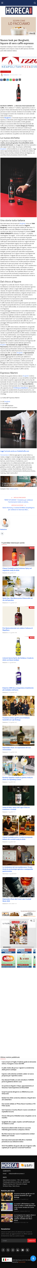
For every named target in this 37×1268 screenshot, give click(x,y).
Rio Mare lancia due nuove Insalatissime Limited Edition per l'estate (18, 1135)
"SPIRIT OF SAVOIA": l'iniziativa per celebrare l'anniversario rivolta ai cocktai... (18, 501)
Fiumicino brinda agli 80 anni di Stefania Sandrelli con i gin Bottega (16, 719)
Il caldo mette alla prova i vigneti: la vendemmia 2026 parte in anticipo (18, 1069)
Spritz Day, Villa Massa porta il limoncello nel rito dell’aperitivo (18, 599)
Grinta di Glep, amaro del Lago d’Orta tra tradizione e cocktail (16, 808)
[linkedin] (18, 1250)
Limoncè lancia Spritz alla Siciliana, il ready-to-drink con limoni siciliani (18, 659)
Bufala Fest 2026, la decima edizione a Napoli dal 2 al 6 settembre (19, 1099)
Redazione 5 (5, 602)
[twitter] (8, 1250)
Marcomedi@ (21, 1262)
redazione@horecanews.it (16, 1173)
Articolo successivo (17, 505)
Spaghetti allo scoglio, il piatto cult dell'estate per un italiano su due (18, 1123)
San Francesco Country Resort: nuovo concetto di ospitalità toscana (18, 1111)
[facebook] (3, 1250)
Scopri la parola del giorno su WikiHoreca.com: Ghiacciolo (17, 1093)
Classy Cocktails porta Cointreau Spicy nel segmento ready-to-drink (17, 569)
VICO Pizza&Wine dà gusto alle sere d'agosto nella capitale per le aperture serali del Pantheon (19, 1147)
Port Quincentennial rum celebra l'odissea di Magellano (18, 629)
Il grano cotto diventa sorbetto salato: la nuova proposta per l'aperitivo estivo (18, 1075)
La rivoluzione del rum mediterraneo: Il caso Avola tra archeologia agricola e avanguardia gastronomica (18, 869)
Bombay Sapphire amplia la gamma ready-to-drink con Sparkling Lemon (18, 778)
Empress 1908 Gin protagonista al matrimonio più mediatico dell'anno (18, 689)
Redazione (3, 529)
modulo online (13, 489)
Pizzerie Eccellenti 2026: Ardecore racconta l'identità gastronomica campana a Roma (16, 1129)
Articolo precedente (19, 497)
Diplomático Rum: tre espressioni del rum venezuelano (17, 748)
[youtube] (22, 1250)
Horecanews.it (4, 455)
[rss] (27, 1250)
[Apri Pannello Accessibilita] (33, 1258)
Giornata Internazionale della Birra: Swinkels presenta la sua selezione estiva (17, 1141)
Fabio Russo (5, 873)
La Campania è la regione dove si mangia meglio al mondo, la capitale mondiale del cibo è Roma (24, 1217)
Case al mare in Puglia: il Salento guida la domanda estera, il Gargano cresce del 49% (19, 1063)
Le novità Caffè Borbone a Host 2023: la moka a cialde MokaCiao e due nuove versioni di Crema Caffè (24, 1206)
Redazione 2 (5, 632)
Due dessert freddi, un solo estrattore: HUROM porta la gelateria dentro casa (18, 1081)
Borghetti (3, 149)
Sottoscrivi (32, 1240)
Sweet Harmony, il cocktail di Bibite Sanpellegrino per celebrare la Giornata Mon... (18, 509)
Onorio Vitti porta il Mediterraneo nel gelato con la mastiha (19, 1117)
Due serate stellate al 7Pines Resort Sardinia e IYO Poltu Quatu (19, 1105)
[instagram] (13, 1250)
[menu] (2, 3)
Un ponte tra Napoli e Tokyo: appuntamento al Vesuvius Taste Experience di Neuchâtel (17, 1087)
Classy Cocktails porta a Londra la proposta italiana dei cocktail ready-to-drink (17, 838)
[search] (35, 3)
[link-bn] (18, 26)
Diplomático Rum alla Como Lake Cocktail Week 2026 (17, 900)
